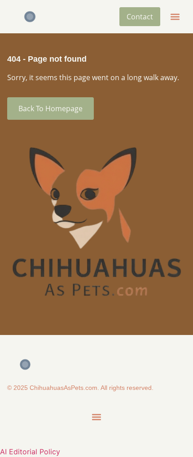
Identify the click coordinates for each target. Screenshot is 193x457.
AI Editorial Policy (30, 451)
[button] (174, 16)
